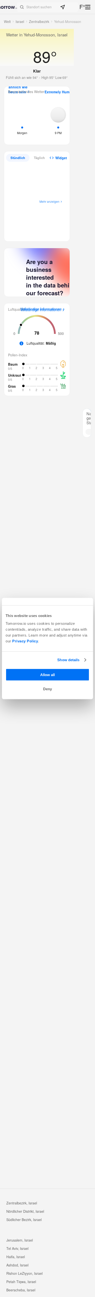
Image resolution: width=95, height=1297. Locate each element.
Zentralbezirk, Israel (21, 1203)
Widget (61, 157)
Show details (68, 660)
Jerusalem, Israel (19, 1240)
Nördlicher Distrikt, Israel (25, 1211)
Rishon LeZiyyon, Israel (24, 1273)
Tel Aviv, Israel (17, 1248)
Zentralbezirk (39, 21)
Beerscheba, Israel (20, 1289)
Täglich (39, 157)
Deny (47, 689)
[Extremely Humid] (58, 120)
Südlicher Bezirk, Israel (24, 1219)
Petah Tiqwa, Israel (21, 1281)
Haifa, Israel (15, 1256)
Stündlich (17, 157)
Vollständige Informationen (40, 310)
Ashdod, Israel (17, 1265)
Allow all (47, 674)
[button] (47, 7)
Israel (20, 21)
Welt (7, 21)
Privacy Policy (25, 641)
